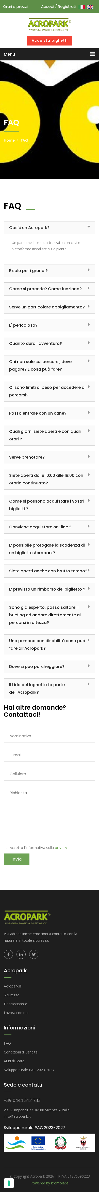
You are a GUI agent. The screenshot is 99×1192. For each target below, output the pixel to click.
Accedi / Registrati (58, 6)
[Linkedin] (21, 954)
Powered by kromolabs (49, 1183)
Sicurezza (11, 995)
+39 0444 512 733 (22, 1100)
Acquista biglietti (50, 40)
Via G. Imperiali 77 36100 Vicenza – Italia (37, 1110)
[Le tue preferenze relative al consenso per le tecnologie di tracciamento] (9, 1183)
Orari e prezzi (15, 6)
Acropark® (13, 986)
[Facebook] (8, 954)
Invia (16, 859)
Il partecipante (15, 1003)
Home (9, 140)
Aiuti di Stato (14, 1061)
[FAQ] (49, 23)
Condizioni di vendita (21, 1052)
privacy (61, 847)
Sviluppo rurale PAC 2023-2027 (29, 1069)
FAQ (24, 140)
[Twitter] (33, 954)
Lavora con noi (16, 1012)
